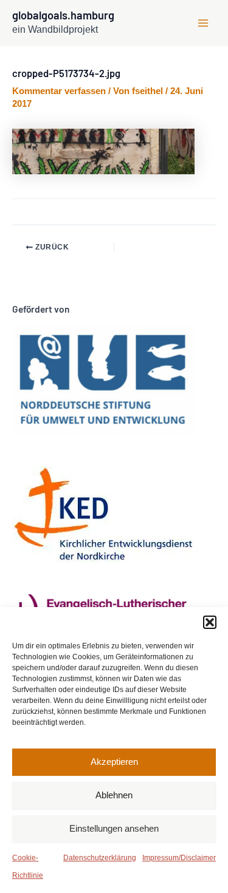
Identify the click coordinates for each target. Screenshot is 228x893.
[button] (210, 622)
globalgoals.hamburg (63, 15)
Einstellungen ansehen (114, 828)
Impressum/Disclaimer (179, 858)
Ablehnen (114, 795)
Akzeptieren (114, 761)
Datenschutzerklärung (99, 858)
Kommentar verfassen (59, 91)
